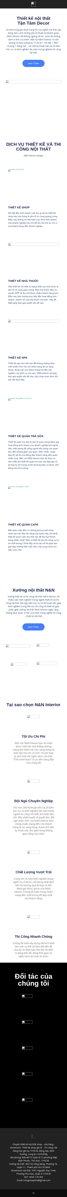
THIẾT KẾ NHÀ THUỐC (23, 280)
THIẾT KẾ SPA (17, 357)
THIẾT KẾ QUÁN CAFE (23, 524)
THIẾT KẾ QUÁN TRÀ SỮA (25, 436)
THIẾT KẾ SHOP (19, 207)
